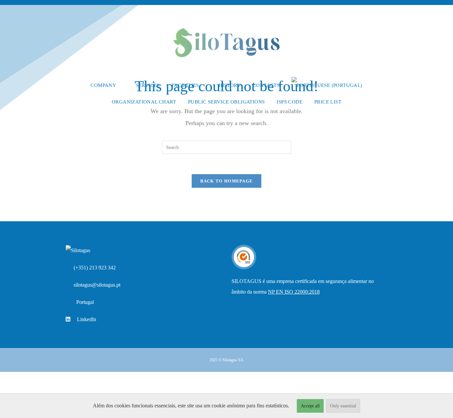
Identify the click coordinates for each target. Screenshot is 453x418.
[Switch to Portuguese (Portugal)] (327, 85)
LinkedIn (86, 319)
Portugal (85, 302)
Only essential (343, 405)
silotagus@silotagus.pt (97, 285)
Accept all (310, 405)
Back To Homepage (226, 180)
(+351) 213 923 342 (95, 267)
